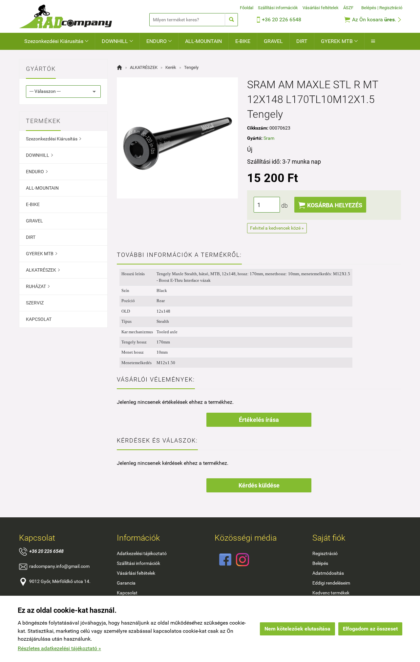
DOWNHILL (117, 41)
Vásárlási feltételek (321, 7)
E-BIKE (242, 41)
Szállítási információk (278, 7)
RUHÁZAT (38, 286)
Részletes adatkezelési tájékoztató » (59, 648)
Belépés (368, 7)
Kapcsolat (127, 592)
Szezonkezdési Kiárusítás (56, 41)
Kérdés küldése (259, 485)
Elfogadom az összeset (370, 629)
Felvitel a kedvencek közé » (277, 228)
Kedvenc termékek (330, 592)
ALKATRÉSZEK (43, 270)
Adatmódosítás (328, 573)
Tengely (191, 67)
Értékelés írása (259, 419)
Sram (268, 138)
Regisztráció (390, 7)
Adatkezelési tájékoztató (142, 553)
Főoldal (246, 7)
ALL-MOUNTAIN (203, 41)
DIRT (301, 41)
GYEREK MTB (339, 41)
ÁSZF (348, 7)
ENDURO (159, 41)
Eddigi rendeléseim (331, 583)
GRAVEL (273, 41)
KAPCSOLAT (39, 319)
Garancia (126, 583)
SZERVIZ (35, 302)
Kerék (170, 67)
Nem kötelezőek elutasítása (297, 629)
